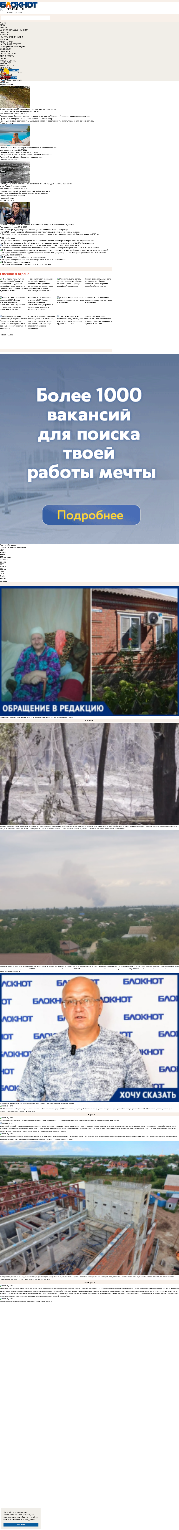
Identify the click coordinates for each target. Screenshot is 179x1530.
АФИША (3, 28)
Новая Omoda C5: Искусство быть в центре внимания (148, 1293)
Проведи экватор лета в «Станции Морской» (19, 152)
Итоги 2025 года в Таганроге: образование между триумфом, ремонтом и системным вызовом (40, 232)
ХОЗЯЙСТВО (5, 63)
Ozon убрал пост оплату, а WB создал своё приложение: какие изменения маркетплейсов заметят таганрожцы (88, 1293)
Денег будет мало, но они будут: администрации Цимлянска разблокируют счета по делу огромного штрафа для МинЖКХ (45, 1276)
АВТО (2, 25)
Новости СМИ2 (6, 335)
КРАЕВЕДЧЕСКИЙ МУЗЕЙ (11, 37)
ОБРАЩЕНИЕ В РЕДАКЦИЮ (12, 47)
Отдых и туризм (7, 123)
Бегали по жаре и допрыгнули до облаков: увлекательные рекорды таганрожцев (34, 229)
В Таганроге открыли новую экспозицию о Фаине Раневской (53, 969)
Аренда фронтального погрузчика (11, 828)
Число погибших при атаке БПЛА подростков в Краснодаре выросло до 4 (28, 1301)
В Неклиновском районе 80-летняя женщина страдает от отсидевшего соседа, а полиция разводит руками (36, 717)
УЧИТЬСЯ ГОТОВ (14, 73)
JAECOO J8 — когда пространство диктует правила (48, 1131)
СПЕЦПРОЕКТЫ (7, 56)
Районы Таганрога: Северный (12, 196)
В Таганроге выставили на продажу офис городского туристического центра (147, 826)
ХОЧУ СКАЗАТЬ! (7, 66)
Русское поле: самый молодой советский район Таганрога (25, 191)
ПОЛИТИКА (5, 51)
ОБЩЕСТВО (5, 49)
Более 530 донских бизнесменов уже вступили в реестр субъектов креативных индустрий (132, 1288)
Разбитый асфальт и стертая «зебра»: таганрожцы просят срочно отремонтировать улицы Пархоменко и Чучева (126, 1136)
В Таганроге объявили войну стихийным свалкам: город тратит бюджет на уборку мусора (74, 1291)
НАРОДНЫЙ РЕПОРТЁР (10, 44)
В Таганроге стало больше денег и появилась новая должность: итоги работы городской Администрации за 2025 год (49, 234)
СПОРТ (3, 58)
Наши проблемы (7, 198)
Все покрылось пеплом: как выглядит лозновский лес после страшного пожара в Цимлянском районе (38, 826)
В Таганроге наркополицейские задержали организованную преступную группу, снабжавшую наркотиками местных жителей (53, 252)
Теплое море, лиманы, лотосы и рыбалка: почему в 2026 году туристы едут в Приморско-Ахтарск (37, 1288)
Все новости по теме (9, 114)
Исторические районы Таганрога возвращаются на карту (24, 193)
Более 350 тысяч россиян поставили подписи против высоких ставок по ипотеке (115, 1128)
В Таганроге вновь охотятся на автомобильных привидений (96, 826)
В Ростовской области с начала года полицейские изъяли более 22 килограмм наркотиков (38, 248)
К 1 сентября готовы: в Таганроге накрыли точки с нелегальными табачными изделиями (57, 828)
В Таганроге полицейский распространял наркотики (22, 260)
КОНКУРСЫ (5, 35)
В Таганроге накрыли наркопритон (14, 264)
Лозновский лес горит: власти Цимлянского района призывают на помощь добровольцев (34, 966)
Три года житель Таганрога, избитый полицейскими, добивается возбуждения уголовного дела (36, 1103)
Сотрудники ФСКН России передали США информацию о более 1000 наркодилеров (35, 241)
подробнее (21, 548)
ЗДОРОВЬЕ (5, 32)
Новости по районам (8, 159)
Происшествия (87, 241)
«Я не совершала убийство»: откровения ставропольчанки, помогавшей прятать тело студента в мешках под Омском (43, 1136)
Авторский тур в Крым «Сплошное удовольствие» (21, 157)
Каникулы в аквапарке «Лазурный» (86, 1288)
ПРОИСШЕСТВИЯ (8, 54)
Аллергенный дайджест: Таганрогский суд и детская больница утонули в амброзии (114, 1109)
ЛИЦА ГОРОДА (6, 42)
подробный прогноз (8, 548)
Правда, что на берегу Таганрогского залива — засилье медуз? (27, 118)
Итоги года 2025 (7, 200)
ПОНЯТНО (21, 1524)
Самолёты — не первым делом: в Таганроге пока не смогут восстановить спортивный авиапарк (100, 966)
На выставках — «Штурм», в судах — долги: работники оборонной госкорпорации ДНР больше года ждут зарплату (43, 1109)
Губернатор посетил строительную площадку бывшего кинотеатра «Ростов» (135, 1291)
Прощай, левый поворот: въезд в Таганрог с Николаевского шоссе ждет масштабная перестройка (124, 1276)
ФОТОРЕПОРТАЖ (8, 61)
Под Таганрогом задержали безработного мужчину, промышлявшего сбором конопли (36, 243)
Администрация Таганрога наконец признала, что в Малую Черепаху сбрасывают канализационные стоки (45, 116)
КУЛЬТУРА (4, 39)
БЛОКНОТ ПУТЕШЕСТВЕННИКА (14, 30)
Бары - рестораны (14, 80)
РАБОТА (15, 70)
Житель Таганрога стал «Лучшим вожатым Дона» (108, 828)
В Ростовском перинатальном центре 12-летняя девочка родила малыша (103, 969)
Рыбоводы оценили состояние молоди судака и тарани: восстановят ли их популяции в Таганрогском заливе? (47, 121)
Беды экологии (6, 85)
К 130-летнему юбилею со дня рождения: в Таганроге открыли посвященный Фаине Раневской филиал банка (46, 1128)
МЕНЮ (3, 23)
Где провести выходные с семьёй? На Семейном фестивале (25, 155)
